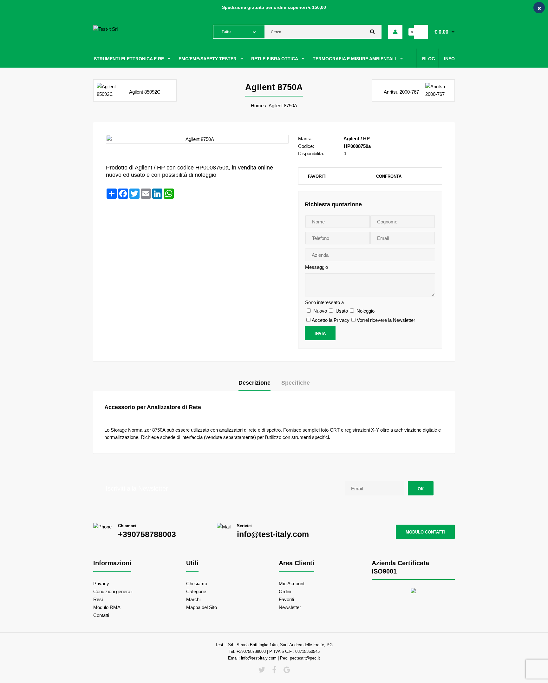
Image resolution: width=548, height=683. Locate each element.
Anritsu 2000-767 (401, 92)
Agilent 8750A (282, 105)
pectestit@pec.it (305, 658)
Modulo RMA (107, 607)
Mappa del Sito (201, 607)
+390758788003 (147, 534)
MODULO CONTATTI (425, 532)
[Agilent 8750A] (197, 139)
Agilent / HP (356, 138)
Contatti (101, 615)
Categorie (196, 591)
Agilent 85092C (144, 92)
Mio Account (291, 583)
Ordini (285, 591)
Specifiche (295, 383)
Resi (98, 599)
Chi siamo (196, 583)
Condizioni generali (112, 591)
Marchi (193, 599)
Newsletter (290, 607)
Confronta (388, 176)
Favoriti (317, 176)
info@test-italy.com (273, 534)
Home (257, 105)
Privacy (101, 583)
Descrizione (254, 383)
